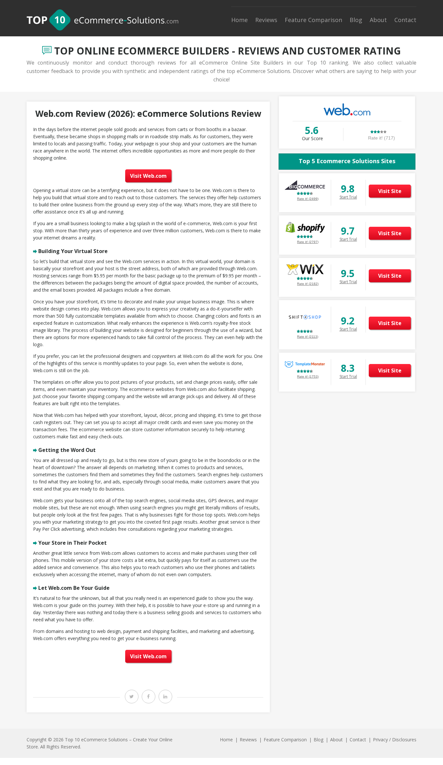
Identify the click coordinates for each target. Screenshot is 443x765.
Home (239, 20)
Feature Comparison (313, 20)
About (378, 20)
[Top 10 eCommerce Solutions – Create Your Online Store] (102, 19)
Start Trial (348, 197)
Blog (356, 20)
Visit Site (389, 191)
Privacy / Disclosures (394, 739)
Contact (405, 20)
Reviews (266, 20)
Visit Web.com (148, 175)
